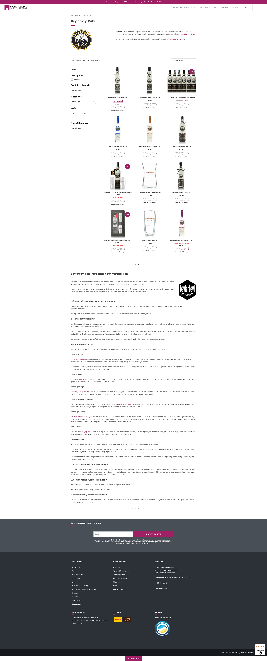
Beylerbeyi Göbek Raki (187, 34)
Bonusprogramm (120, 578)
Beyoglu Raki (86, 432)
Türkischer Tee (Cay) (80, 586)
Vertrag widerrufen (133, 659)
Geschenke (76, 604)
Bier (214, 7)
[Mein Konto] (256, 7)
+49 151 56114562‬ (170, 570)
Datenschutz (249, 653)
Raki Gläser (76, 600)
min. (73, 113)
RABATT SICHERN (153, 534)
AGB (242, 653)
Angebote (177, 7)
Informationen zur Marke (175, 39)
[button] (94, 90)
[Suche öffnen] (263, 7)
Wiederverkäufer (119, 589)
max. (84, 113)
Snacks (75, 593)
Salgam (75, 596)
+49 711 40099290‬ (168, 567)
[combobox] (80, 90)
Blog (115, 586)
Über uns (116, 567)
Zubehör (234, 7)
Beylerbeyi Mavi (76, 379)
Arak (87, 419)
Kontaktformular (161, 588)
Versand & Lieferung (121, 571)
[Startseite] (15, 7)
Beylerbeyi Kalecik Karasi (125, 404)
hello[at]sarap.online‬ (168, 573)
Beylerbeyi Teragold (78, 392)
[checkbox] (83, 79)
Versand (186, 200)
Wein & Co (188, 7)
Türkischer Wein (78, 575)
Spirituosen (205, 7)
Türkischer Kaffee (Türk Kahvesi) (84, 589)
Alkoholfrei (223, 7)
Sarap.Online (75, 15)
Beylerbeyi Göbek (80, 359)
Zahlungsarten (119, 575)
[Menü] (263, 645)
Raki (196, 7)
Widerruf (116, 582)
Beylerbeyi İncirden (80, 417)
